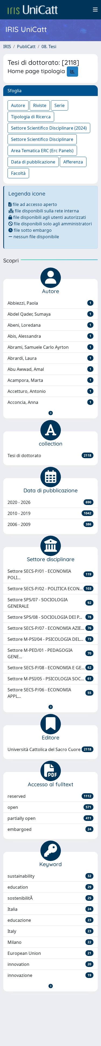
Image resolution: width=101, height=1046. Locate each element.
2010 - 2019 (49, 513)
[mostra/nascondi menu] (95, 9)
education (49, 887)
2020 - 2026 (49, 502)
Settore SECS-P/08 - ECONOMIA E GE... (49, 668)
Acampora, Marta (49, 380)
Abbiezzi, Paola (49, 303)
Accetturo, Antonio (49, 391)
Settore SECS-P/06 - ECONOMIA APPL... (49, 693)
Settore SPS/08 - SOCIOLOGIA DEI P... (49, 617)
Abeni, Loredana (49, 325)
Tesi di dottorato (49, 455)
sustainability (49, 876)
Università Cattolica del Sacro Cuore (49, 749)
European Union (49, 953)
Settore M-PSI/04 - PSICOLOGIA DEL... (49, 639)
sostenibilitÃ (49, 898)
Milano (49, 942)
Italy (49, 931)
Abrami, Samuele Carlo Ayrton (49, 347)
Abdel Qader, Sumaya (49, 314)
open (49, 807)
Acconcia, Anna (49, 402)
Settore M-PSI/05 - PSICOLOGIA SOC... (49, 679)
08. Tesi (48, 46)
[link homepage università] (32, 9)
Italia (49, 909)
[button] (50, 413)
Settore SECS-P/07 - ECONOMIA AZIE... (49, 628)
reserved (49, 796)
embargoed (49, 829)
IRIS (7, 46)
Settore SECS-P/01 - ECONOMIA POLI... (49, 574)
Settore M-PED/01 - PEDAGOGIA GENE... (49, 653)
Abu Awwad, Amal (49, 369)
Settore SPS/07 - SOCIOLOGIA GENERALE (49, 603)
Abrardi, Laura (49, 358)
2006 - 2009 (49, 524)
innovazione (49, 975)
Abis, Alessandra (49, 336)
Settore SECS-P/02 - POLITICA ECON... (49, 589)
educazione (49, 920)
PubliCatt (26, 46)
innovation (49, 964)
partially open (49, 818)
